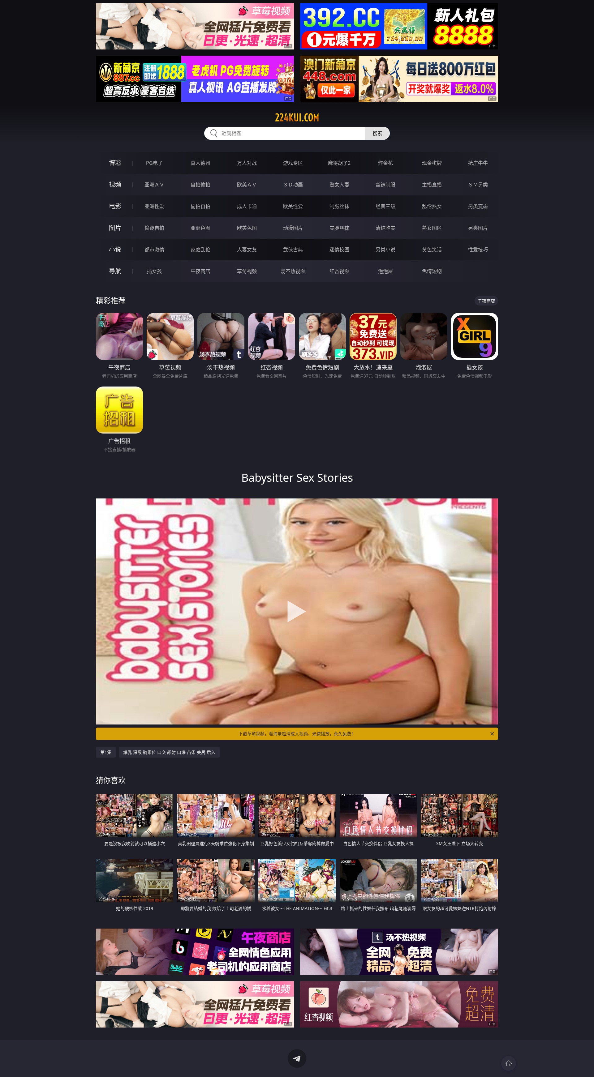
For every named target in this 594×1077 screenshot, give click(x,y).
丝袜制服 (385, 184)
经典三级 (385, 206)
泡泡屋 (385, 271)
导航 (115, 271)
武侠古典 (293, 249)
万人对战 (247, 163)
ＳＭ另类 (478, 184)
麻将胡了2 (339, 163)
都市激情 (154, 249)
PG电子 (154, 163)
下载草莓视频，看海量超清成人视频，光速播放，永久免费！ (297, 734)
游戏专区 (293, 163)
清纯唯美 (385, 227)
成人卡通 (247, 206)
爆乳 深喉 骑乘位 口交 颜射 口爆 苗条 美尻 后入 (169, 752)
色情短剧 (432, 271)
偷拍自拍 (200, 206)
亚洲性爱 (154, 206)
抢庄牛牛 (478, 163)
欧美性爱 (293, 206)
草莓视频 (247, 271)
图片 (115, 228)
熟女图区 (432, 227)
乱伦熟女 (432, 206)
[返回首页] (508, 1063)
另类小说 (385, 249)
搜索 (377, 133)
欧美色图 (247, 227)
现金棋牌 (432, 163)
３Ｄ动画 (293, 184)
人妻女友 (247, 249)
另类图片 (478, 227)
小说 (115, 249)
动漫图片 (293, 227)
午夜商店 (200, 271)
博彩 (115, 163)
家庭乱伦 (200, 249)
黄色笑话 (432, 249)
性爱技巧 (478, 249)
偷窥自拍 (154, 227)
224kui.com (297, 117)
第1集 (105, 752)
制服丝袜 (339, 206)
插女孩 (154, 271)
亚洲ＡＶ (154, 184)
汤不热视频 (293, 271)
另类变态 (478, 206)
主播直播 (432, 184)
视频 (115, 184)
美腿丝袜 (339, 227)
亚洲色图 (200, 227)
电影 (115, 206)
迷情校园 (339, 249)
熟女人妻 (339, 184)
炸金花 (385, 163)
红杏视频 (339, 271)
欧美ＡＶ (247, 184)
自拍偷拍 (200, 184)
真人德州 (200, 163)
